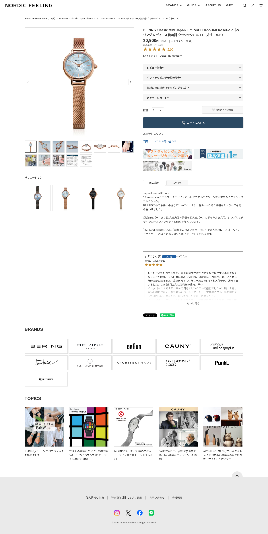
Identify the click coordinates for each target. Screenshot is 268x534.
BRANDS (172, 5)
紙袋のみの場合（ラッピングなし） (168, 87)
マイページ (253, 5)
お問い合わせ (157, 497)
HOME (28, 18)
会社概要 (177, 497)
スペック (177, 182)
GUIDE (192, 5)
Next (131, 82)
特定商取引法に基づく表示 (126, 497)
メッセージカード (158, 97)
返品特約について (153, 133)
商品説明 (154, 182)
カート (261, 5)
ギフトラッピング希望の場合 (164, 77)
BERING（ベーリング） (44, 18)
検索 (244, 5)
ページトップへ (237, 474)
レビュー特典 (156, 67)
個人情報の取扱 (95, 497)
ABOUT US (213, 5)
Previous (28, 82)
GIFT (229, 5)
